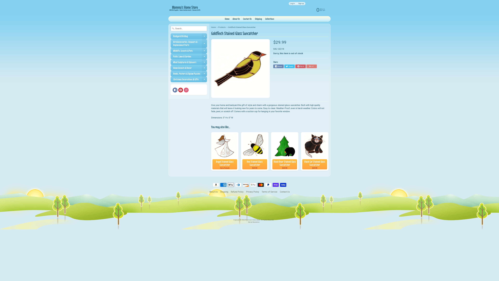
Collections (269, 18)
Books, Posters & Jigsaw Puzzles (190, 74)
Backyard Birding (190, 37)
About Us (236, 18)
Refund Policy (237, 192)
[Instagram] (186, 90)
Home (227, 18)
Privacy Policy (252, 192)
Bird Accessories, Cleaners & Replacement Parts (190, 43)
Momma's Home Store (252, 220)
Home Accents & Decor (190, 68)
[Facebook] (175, 90)
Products (222, 27)
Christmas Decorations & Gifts (190, 80)
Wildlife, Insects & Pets (190, 51)
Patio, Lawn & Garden (190, 57)
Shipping (258, 18)
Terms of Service (269, 192)
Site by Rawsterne (253, 222)
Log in (292, 3)
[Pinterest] (180, 90)
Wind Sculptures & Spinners (190, 63)
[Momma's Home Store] (184, 8)
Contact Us (247, 18)
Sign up (301, 3)
